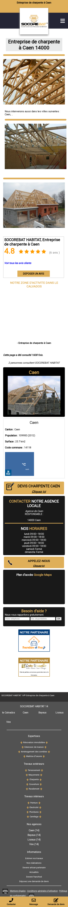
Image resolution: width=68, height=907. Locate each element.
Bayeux (42, 712)
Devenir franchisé (34, 877)
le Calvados (8, 712)
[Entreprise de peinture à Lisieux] (39, 803)
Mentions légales (18, 891)
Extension (29, 747)
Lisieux (60, 712)
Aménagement (27, 751)
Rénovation (28, 742)
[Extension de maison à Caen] (23, 747)
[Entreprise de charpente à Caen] (41, 33)
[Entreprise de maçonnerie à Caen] (27, 775)
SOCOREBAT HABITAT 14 (12, 695)
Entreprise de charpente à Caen (40, 695)
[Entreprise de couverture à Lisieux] (41, 784)
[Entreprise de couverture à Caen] (27, 784)
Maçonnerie (34, 775)
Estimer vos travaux (34, 858)
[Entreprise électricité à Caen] (28, 807)
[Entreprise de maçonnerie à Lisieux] (41, 775)
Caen (7, 114)
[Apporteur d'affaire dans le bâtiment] (5, 891)
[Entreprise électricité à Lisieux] (40, 807)
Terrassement (34, 770)
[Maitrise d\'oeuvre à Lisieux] (44, 756)
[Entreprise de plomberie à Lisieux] (40, 812)
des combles (41, 751)
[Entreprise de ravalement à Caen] (27, 789)
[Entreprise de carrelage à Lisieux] (40, 816)
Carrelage (34, 816)
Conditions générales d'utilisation (42, 891)
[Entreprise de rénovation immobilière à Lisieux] (47, 742)
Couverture (34, 784)
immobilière (39, 742)
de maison (39, 747)
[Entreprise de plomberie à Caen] (27, 812)
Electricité (34, 807)
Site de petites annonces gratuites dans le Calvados (34, 673)
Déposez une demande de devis (34, 881)
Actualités (34, 872)
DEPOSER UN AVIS (33, 273)
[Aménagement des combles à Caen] (19, 751)
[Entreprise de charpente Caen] (34, 55)
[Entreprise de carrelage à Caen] (28, 816)
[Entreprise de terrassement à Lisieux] (42, 770)
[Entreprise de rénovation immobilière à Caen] (21, 742)
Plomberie (34, 812)
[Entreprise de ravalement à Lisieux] (41, 789)
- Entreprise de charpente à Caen (34, 343)
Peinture (34, 803)
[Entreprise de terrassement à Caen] (26, 770)
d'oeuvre (38, 756)
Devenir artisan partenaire (34, 867)
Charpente (34, 779)
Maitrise (30, 756)
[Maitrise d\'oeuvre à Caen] (24, 756)
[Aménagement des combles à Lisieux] (49, 751)
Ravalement (34, 789)
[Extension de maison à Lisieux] (45, 747)
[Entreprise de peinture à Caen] (28, 803)
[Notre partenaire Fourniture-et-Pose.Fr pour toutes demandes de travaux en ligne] (34, 649)
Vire (8, 721)
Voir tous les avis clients (17, 263)
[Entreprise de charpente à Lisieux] (40, 779)
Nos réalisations (34, 863)
